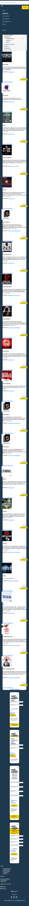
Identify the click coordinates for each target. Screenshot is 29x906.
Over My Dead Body (7, 286)
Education (6, 46)
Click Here (24, 77)
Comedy (17, 166)
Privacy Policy (4, 880)
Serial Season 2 (5, 446)
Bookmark (24, 79)
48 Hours (4, 189)
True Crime (8, 40)
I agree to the (14, 801)
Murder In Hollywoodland (8, 668)
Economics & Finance (9, 44)
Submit (14, 805)
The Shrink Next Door (7, 636)
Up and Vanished (6, 318)
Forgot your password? (12, 713)
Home (3, 10)
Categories (5, 13)
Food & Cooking (8, 50)
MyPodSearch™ (6, 21)
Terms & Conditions (13, 802)
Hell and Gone (5, 351)
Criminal (4, 479)
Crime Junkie (5, 95)
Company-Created (8, 35)
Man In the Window (6, 254)
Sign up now (14, 720)
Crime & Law (7, 37)
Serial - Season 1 (6, 222)
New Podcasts (6, 18)
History (16, 580)
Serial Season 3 (5, 414)
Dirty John (4, 543)
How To (4, 24)
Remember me (14, 709)
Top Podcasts (5, 16)
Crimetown (4, 511)
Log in (13, 715)
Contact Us (3, 881)
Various (7, 42)
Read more (5, 131)
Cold (3, 604)
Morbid (3, 125)
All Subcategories (10, 38)
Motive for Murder (6, 383)
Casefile (4, 575)
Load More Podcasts (14, 689)
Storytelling (17, 230)
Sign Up (4, 30)
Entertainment (7, 48)
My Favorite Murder (6, 157)
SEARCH (25, 7)
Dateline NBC (5, 64)
